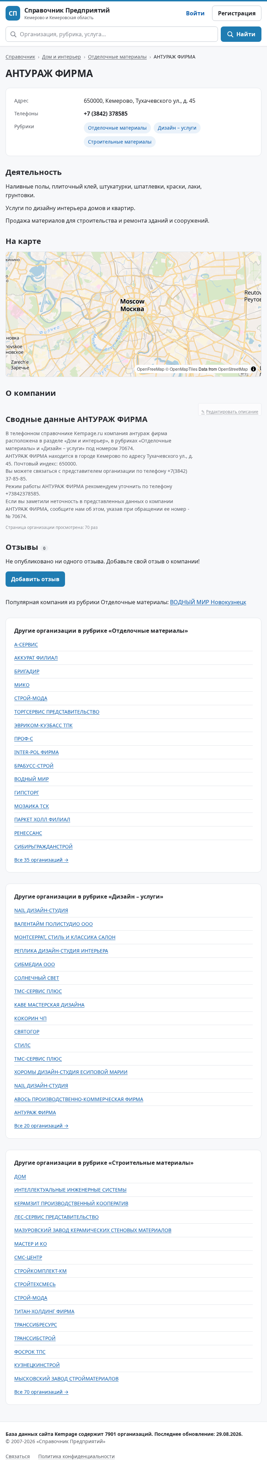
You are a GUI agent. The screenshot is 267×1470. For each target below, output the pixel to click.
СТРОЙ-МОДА (30, 698)
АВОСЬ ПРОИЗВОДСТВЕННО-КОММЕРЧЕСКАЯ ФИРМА (78, 1099)
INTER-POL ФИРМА (36, 752)
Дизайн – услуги (177, 127)
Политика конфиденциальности (76, 1456)
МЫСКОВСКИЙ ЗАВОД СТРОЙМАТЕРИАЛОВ (66, 1378)
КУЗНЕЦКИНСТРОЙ (37, 1365)
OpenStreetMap (233, 369)
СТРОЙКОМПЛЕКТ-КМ (40, 1271)
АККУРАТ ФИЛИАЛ (36, 657)
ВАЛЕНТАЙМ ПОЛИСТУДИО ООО (53, 924)
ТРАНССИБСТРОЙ (35, 1338)
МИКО (22, 685)
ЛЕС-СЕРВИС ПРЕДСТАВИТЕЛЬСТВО (56, 1217)
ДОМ (20, 1176)
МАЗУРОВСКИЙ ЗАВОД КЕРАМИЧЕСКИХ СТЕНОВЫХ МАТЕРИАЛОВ (92, 1230)
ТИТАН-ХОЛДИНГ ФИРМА (44, 1311)
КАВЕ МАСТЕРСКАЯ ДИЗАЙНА (49, 1004)
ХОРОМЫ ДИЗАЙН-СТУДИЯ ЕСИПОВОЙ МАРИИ (71, 1072)
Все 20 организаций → (41, 1125)
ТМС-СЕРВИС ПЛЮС (38, 991)
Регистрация (237, 13)
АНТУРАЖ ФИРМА (35, 1112)
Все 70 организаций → (41, 1391)
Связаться (18, 1456)
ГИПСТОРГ (26, 792)
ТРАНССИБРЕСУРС (35, 1324)
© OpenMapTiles (181, 369)
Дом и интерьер (61, 56)
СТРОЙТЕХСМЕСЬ (35, 1284)
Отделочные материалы (117, 56)
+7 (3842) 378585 (106, 113)
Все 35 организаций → (41, 859)
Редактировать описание (229, 412)
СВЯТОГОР (26, 1031)
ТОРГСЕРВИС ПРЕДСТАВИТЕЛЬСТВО (56, 711)
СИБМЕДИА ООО (34, 964)
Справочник (20, 56)
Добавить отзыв (35, 579)
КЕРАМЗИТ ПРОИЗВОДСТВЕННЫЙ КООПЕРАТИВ (71, 1203)
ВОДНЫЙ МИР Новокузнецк (208, 602)
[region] (133, 314)
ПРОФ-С (23, 738)
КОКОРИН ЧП (30, 1018)
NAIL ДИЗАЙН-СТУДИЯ (41, 910)
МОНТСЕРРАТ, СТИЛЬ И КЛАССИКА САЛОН (64, 937)
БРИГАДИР (26, 671)
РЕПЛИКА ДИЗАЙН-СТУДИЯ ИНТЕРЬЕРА (61, 950)
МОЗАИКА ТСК (31, 806)
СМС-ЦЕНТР (28, 1257)
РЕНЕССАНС (28, 833)
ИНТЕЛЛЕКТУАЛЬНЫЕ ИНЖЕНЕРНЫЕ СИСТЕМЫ (70, 1189)
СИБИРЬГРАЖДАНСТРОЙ (43, 846)
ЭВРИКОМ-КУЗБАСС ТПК (43, 725)
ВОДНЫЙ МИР (31, 779)
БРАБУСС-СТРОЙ (34, 765)
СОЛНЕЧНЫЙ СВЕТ (36, 978)
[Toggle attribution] (253, 369)
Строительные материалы (120, 141)
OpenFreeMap (150, 369)
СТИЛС (22, 1045)
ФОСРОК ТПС (30, 1351)
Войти (195, 13)
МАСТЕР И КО (30, 1243)
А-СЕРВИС (26, 644)
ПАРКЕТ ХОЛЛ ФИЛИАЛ (42, 819)
